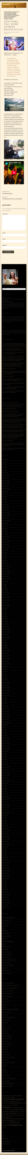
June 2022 (4, 586)
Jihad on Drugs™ (12, 16)
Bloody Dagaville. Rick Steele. (9, 408)
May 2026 (4, 467)
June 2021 (4, 613)
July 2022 (4, 584)
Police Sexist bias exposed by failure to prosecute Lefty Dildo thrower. (13, 387)
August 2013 (5, 846)
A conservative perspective (8, 917)
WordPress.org (5, 1143)
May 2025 (4, 499)
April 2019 (4, 677)
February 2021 (5, 624)
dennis (3, 928)
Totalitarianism (15, 1122)
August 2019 (5, 666)
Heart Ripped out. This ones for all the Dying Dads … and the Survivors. (12, 391)
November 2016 (6, 746)
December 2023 (6, 541)
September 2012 (6, 876)
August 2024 (5, 523)
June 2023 (4, 555)
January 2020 (5, 653)
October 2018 (5, 693)
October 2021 (5, 602)
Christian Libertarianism (10, 14)
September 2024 (6, 520)
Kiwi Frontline (5, 1001)
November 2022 (6, 573)
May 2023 (4, 557)
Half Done (4, 938)
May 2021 (4, 616)
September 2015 (6, 780)
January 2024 (5, 539)
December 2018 (6, 687)
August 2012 (5, 878)
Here (15, 54)
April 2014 (4, 825)
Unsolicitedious (6, 1075)
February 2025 (5, 507)
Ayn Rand (11, 1095)
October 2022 (5, 576)
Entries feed (5, 1138)
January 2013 (5, 865)
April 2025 (4, 502)
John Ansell (5, 998)
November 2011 (6, 902)
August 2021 (5, 608)
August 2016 (5, 751)
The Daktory (5, 1049)
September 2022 (6, 578)
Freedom (16, 15)
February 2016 (5, 767)
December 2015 (6, 772)
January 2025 (5, 510)
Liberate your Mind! (9, 17)
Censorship (12, 1097)
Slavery (4, 1120)
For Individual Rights (7, 993)
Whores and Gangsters (7, 1086)
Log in (3, 1136)
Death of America (6, 1103)
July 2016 (4, 754)
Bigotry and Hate (18, 1095)
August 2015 (5, 783)
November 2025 (6, 483)
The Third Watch (6, 1054)
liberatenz (4, 1006)
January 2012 (5, 897)
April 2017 (4, 732)
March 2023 (5, 563)
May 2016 (4, 759)
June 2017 (4, 730)
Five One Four (10, 376)
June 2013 (4, 852)
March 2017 (5, 735)
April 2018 (4, 703)
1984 (3, 1095)
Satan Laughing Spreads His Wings (10, 1118)
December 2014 (6, 804)
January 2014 (5, 833)
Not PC (4, 1025)
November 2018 (6, 690)
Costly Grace (5, 925)
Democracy (14, 1103)
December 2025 (6, 480)
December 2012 (6, 868)
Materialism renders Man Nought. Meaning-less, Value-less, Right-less (12, 380)
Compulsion (5, 1101)
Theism (19, 1120)
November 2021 (6, 600)
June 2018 (4, 701)
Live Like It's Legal (8, 19)
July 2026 (4, 462)
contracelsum (5, 922)
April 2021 (4, 618)
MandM (4, 944)
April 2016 (4, 762)
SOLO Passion (5, 1041)
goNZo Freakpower (6, 996)
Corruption (18, 1101)
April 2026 (4, 470)
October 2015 (5, 777)
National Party (12, 1115)
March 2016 (5, 764)
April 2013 (4, 857)
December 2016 (6, 743)
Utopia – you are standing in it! (9, 1078)
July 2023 (4, 552)
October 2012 (5, 873)
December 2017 (6, 714)
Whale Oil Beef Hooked (7, 1083)
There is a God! (6, 1122)
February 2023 (5, 565)
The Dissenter (5, 1051)
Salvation (11, 1117)
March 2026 (5, 472)
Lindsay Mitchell (6, 1020)
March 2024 (5, 533)
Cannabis (13, 13)
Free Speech (14, 1107)
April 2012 (4, 889)
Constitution (12, 1101)
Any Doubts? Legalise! (7, 192)
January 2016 (5, 770)
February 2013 (5, 862)
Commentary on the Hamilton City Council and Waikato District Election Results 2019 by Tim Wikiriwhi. (14, 372)
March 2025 (5, 504)
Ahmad (4, 376)
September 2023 (6, 547)
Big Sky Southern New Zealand (9, 988)
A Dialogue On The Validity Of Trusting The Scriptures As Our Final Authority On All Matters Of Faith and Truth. (13, 444)
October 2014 (5, 809)
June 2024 (4, 525)
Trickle (3, 1067)
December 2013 (6, 836)
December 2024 (6, 512)
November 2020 (6, 632)
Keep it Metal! (11, 1111)
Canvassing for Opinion (7, 990)
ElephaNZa (4, 930)
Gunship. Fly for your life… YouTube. (10, 402)
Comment (5, 214)
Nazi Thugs (17, 1115)
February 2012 (5, 894)
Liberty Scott (5, 1014)
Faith (12, 15)
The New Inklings (6, 957)
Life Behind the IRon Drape (8, 1017)
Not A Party (5, 1022)
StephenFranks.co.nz (7, 1044)
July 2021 (4, 610)
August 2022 (5, 581)
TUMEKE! (4, 1070)
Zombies (4, 1127)
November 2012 (6, 870)
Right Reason (5, 949)
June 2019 (4, 671)
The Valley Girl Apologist (8, 965)
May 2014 (4, 823)
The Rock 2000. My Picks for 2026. (10, 411)
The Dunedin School (7, 954)
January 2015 (5, 801)
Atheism (6, 11)
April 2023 (4, 560)
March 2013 (5, 860)
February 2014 (5, 831)
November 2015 (6, 775)
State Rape (16, 1120)
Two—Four (4, 1073)
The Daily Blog (5, 1046)
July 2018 (4, 698)
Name (4, 233)
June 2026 (4, 464)
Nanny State (5, 1115)
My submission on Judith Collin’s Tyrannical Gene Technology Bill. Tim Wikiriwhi (13, 349)
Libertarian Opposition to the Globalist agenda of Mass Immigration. (13, 353)
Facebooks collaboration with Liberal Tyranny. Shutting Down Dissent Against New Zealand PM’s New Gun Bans (13, 365)
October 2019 (5, 661)
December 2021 (6, 597)
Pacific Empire (5, 1033)
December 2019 (6, 655)
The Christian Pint (6, 952)
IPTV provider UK (6, 363)
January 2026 (5, 478)
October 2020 (5, 634)
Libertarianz (19, 1113)
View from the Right (7, 973)
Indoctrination (10, 1109)
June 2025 (4, 496)
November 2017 (6, 716)
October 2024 (5, 517)
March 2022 (5, 589)
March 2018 (5, 706)
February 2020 (5, 650)
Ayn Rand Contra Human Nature (9, 985)
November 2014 (6, 807)
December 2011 (6, 900)
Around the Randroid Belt (8, 983)
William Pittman (6, 371)
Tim (14, 32)
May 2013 (4, 854)
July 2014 (4, 817)
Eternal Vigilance (6, 933)
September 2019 (6, 663)
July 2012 (4, 881)
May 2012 (4, 886)
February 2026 (5, 475)
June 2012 (4, 884)
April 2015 (4, 793)
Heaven (6, 16)
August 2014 (5, 815)
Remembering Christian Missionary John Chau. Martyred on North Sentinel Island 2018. (13, 405)
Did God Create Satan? (7, 440)
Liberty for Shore (6, 1012)
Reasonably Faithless (7, 1038)
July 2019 (4, 669)
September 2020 (6, 637)
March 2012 (5, 892)
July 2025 (4, 494)
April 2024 (4, 531)
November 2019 (6, 658)
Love (23, 1113)
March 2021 (5, 621)
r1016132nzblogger (6, 1036)
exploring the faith (6, 936)
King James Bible (20, 1111)
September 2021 (6, 605)
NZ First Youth (5, 1028)
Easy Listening (7, 15)
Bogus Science (5, 1097)
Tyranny (5, 1125)
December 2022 (6, 571)
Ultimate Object (6, 970)
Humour (4, 1109)
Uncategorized (15, 1125)
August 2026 (5, 459)
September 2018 (6, 695)
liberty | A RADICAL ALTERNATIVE (10, 1009)
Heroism (19, 1107)
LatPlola (4, 356)
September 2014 (6, 812)
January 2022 (5, 594)
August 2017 (5, 724)
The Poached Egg (6, 962)
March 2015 (5, 796)
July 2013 (4, 849)
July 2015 (4, 785)
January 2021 (5, 626)
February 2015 (5, 799)
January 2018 (5, 711)
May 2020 (4, 642)
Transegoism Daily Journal (8, 1062)
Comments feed (6, 1141)
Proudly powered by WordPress (8, 1150)
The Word (4, 968)
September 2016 (6, 748)
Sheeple (21, 1119)
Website (4, 245)
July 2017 (4, 727)
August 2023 (5, 549)
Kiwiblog (4, 1004)
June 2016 (4, 756)
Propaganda (5, 1117)
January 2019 (5, 685)
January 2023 (5, 568)
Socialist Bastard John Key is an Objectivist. (12, 197)
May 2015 (4, 791)
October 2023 (5, 544)
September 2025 (6, 488)
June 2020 (4, 640)
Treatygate (4, 1065)
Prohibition (21, 1115)
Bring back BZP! (11, 368)
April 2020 (4, 645)
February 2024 (5, 536)
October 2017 (5, 719)
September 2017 (6, 722)
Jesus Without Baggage (7, 941)
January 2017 (5, 740)
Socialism (10, 1121)
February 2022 (5, 592)
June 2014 (4, 820)
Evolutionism (11, 1105)
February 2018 (5, 708)
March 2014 (5, 828)
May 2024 (4, 528)
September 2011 (6, 907)
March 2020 (5, 647)
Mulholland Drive (6, 946)
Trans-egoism (5, 1059)
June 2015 (4, 788)
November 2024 (6, 515)
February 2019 (5, 682)
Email (4, 239)
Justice (4, 1112)
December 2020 (6, 629)
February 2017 (5, 738)
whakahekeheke (6, 1081)
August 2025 (5, 491)
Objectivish (5, 1030)
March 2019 (5, 679)
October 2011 (5, 905)
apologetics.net (5, 920)
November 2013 (6, 838)
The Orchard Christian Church (9, 960)
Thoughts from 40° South (8, 1057)
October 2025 (5, 486)
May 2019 (4, 674)
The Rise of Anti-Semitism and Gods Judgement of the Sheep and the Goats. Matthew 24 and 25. (13, 430)
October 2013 (5, 841)
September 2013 (6, 844)
